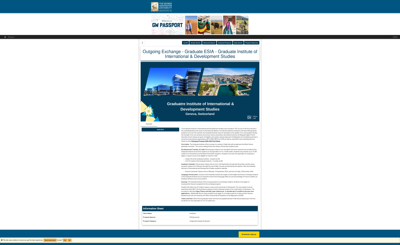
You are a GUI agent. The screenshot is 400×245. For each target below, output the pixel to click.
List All (185, 43)
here (198, 191)
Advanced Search (209, 43)
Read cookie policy (50, 240)
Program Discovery (251, 43)
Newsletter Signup (249, 234)
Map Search (238, 43)
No (69, 240)
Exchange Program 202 (199, 141)
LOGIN (395, 37)
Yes (65, 240)
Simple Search (195, 43)
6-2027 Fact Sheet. (214, 141)
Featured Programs (224, 43)
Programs (11, 37)
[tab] (149, 123)
